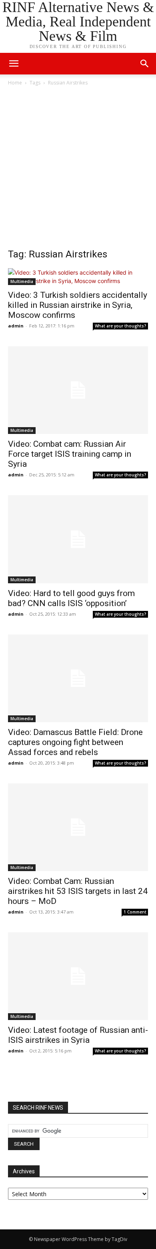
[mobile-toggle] (13, 63)
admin (16, 326)
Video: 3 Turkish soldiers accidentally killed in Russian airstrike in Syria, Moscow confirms (77, 305)
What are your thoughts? (120, 326)
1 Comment (135, 912)
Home (15, 82)
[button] (145, 63)
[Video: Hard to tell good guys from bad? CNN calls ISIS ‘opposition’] (78, 539)
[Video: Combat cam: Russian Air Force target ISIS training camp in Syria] (78, 390)
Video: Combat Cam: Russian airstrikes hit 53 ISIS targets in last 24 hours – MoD (78, 891)
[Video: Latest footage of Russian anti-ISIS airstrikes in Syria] (78, 976)
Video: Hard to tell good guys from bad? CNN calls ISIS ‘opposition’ (71, 598)
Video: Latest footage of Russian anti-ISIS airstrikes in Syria (78, 1035)
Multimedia (21, 281)
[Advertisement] (78, 169)
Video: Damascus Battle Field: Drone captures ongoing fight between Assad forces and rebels (75, 742)
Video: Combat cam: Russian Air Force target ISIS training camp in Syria (69, 454)
